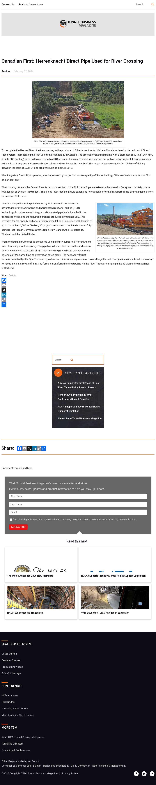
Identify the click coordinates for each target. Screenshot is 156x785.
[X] (78, 290)
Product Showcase (12, 667)
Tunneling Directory (12, 744)
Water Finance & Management (109, 766)
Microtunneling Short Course (18, 715)
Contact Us (8, 4)
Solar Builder (34, 766)
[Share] (78, 304)
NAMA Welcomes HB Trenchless (25, 612)
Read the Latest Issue (31, 4)
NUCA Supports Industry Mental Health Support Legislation (113, 575)
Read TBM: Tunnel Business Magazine (23, 737)
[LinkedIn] (78, 294)
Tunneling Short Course (15, 708)
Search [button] (152, 4)
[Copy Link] (78, 299)
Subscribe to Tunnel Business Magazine (80, 418)
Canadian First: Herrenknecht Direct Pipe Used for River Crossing (72, 61)
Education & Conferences (16, 750)
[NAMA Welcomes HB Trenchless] (41, 597)
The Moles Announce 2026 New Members (30, 575)
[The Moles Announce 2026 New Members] (41, 560)
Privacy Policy (70, 773)
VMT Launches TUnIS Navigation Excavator (105, 612)
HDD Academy (10, 695)
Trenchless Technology (56, 766)
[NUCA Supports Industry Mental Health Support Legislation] (115, 560)
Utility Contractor (80, 766)
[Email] (78, 285)
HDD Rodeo (8, 702)
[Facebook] (78, 280)
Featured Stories (11, 660)
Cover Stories (9, 654)
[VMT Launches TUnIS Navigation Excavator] (115, 597)
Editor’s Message (11, 673)
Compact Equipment (13, 766)
